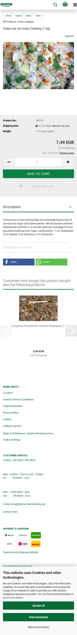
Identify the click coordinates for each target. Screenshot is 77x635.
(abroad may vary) (61, 126)
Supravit (69, 36)
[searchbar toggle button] (55, 5)
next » (29, 15)
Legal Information (13, 405)
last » (39, 15)
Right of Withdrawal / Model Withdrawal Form (28, 433)
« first (8, 15)
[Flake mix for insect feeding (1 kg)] (38, 63)
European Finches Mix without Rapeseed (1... (38, 326)
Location (8, 392)
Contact (7, 419)
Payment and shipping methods (20, 552)
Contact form (10, 511)
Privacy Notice (15, 597)
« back (18, 15)
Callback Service (12, 426)
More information (38, 627)
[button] (9, 162)
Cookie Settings (12, 439)
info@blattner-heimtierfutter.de (28, 504)
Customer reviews (17, 247)
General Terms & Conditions (18, 399)
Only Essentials (38, 617)
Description (12, 207)
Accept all (38, 605)
